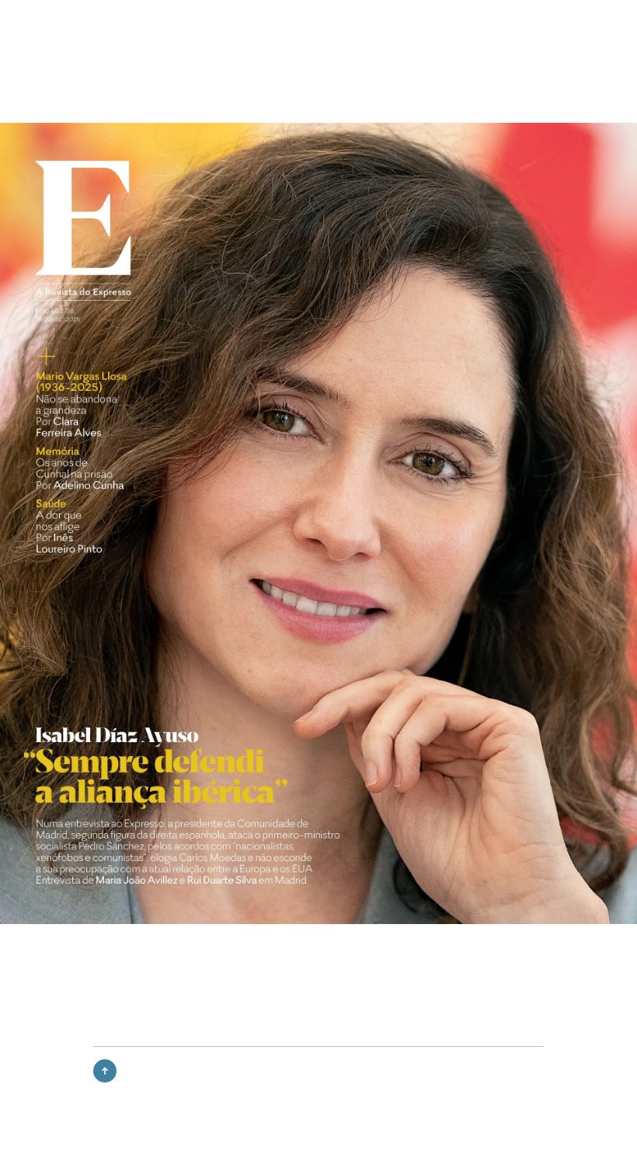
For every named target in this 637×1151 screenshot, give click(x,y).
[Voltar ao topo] (105, 1071)
